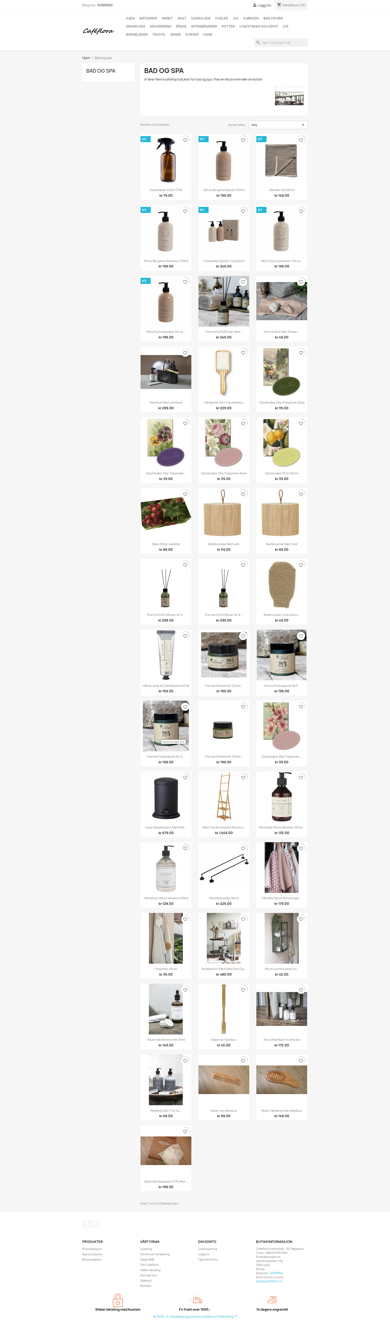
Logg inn (204, 1254)
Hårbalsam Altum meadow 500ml (166, 898)
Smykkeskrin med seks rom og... (223, 969)
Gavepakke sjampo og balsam (224, 261)
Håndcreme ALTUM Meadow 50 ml (166, 686)
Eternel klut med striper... (282, 332)
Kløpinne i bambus (223, 1040)
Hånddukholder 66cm (224, 898)
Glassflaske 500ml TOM (166, 190)
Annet (167, 18)
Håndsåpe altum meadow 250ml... (282, 827)
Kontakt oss (148, 1275)
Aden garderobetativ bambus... (224, 827)
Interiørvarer (204, 26)
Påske (181, 26)
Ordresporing (207, 1249)
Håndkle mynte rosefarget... (282, 898)
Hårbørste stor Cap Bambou (224, 402)
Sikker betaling (150, 1270)
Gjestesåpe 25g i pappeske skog (281, 402)
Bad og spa (273, 18)
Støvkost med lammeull (166, 402)
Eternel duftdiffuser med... (224, 332)
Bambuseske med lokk (223, 544)
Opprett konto (208, 1259)
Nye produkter (92, 1254)
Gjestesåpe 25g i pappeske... (166, 473)
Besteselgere (91, 1259)
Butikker (146, 1286)
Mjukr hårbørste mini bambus (281, 1111)
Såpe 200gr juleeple (166, 544)
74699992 (105, 5)
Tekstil (159, 34)
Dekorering (160, 26)
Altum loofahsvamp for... (282, 969)
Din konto (207, 1241)
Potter (228, 26)
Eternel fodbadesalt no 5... (166, 756)
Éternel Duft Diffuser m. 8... (166, 615)
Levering (146, 1249)
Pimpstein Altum (166, 969)
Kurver (192, 34)
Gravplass (135, 26)
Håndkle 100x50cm (282, 190)
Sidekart (146, 1280)
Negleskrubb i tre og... (166, 1111)
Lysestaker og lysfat (258, 26)
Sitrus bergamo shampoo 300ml (166, 261)
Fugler (221, 18)
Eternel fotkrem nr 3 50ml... (224, 756)
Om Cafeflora (149, 1265)
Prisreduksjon (92, 1249)
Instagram (96, 1224)
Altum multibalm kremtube (282, 1040)
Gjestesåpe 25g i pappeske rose (224, 473)
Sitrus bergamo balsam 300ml (224, 190)
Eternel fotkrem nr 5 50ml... (224, 686)
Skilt (182, 18)
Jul (236, 18)
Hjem (130, 18)
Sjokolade (201, 18)
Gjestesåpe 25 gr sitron (282, 473)
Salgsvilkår (147, 1259)
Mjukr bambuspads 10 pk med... (165, 1181)
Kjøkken (251, 18)
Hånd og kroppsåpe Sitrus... (166, 332)
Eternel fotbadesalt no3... (282, 686)
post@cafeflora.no (269, 1281)
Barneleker (137, 34)
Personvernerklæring (155, 1254)
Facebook (87, 1224)
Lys (285, 26)
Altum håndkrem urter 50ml (166, 1040)
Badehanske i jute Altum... (282, 615)
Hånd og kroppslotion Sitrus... (282, 261)
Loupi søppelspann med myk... (166, 827)
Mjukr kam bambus (224, 1111)
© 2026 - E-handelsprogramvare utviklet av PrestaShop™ (195, 1316)
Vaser (175, 34)
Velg (278, 124)
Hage (207, 34)
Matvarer (148, 18)
